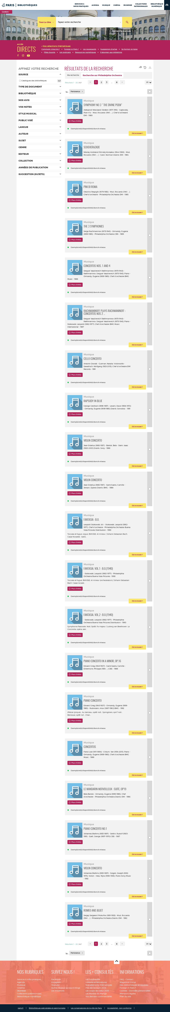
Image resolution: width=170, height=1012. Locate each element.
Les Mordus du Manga (96, 993)
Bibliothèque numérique (29, 996)
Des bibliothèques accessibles (134, 985)
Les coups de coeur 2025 (97, 991)
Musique (21, 985)
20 (147, 82)
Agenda (21, 982)
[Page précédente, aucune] (90, 82)
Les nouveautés (92, 979)
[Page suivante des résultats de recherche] (122, 82)
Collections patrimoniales (29, 993)
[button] (167, 5)
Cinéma (21, 988)
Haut (116, 961)
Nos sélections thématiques (98, 985)
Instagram (56, 982)
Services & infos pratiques (29, 979)
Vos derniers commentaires (98, 996)
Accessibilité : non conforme (119, 1008)
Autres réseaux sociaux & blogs (65, 988)
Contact (129, 979)
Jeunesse (21, 991)
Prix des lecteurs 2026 (95, 988)
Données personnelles (139, 991)
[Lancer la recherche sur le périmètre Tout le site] (127, 22)
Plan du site (125, 996)
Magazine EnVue (128, 982)
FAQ (122, 979)
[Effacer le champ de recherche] (120, 22)
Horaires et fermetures (96, 982)
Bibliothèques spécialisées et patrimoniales (47, 1008)
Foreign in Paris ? (128, 988)
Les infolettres (57, 991)
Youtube (55, 985)
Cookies (123, 991)
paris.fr (20, 1008)
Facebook (56, 979)
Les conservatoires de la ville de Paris (86, 1008)
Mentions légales (128, 993)
